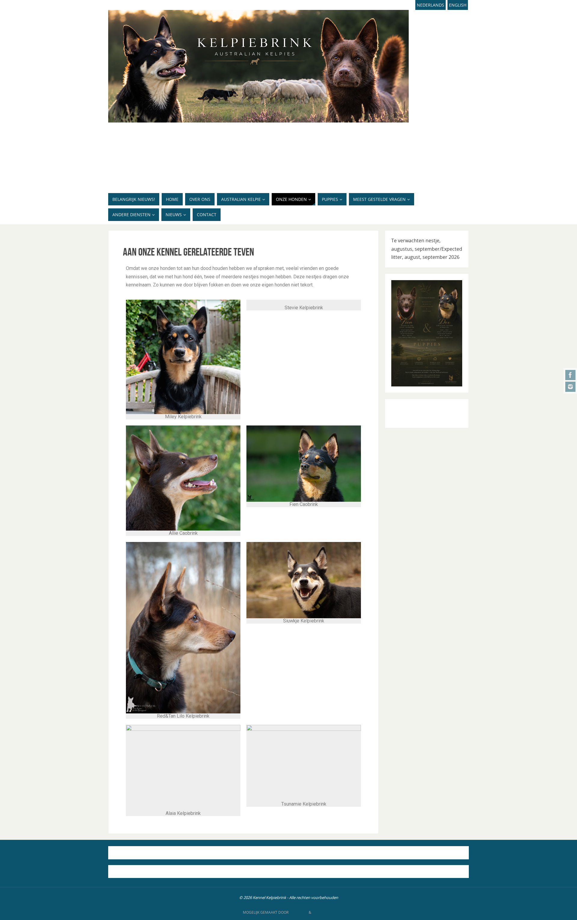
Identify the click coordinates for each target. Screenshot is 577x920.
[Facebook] (570, 375)
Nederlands (430, 5)
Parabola (298, 912)
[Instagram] (570, 387)
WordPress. (323, 912)
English (457, 5)
